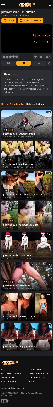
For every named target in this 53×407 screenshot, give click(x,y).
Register (37, 35)
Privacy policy (8, 381)
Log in (47, 35)
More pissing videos (11, 373)
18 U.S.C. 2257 (34, 369)
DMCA (31, 381)
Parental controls (38, 373)
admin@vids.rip (16, 388)
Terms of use (7, 377)
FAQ (3, 369)
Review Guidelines (37, 377)
